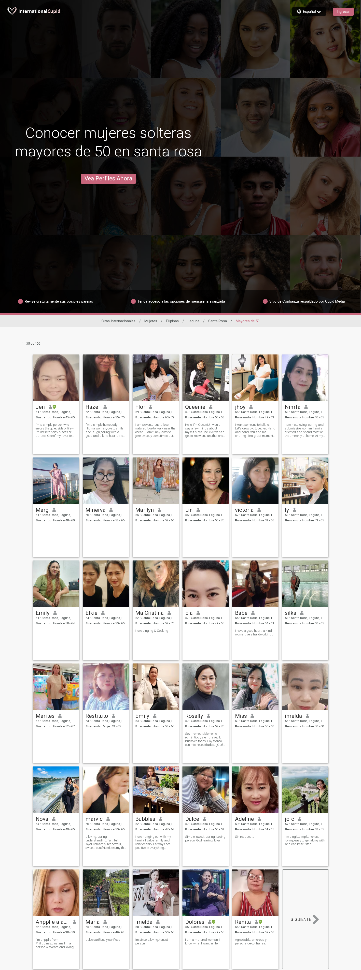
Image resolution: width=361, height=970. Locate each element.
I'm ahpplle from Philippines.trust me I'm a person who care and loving (55, 943)
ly (287, 510)
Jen (40, 407)
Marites (45, 716)
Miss (241, 716)
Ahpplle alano (52, 922)
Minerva (95, 510)
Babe (241, 613)
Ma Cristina (149, 613)
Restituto (96, 716)
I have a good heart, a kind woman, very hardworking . (254, 632)
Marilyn (144, 510)
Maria (92, 922)
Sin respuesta (244, 836)
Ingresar (343, 11)
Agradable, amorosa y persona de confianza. (250, 941)
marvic (94, 819)
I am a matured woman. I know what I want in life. (202, 941)
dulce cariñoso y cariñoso (102, 939)
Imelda (144, 922)
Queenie (195, 407)
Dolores (194, 922)
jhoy (240, 407)
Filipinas (172, 321)
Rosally (194, 716)
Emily (43, 613)
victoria (244, 510)
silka (290, 613)
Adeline (244, 819)
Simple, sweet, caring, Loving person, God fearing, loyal (205, 838)
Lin (189, 510)
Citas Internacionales (118, 321)
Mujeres (150, 321)
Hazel (92, 407)
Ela (189, 613)
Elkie (91, 613)
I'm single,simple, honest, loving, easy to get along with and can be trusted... (305, 840)
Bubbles (145, 819)
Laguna (193, 321)
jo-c (289, 819)
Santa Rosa (217, 321)
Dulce (192, 819)
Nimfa (293, 407)
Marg (42, 510)
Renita (243, 922)
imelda (293, 716)
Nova (42, 819)
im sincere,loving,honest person (151, 941)
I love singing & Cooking (151, 630)
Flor (140, 407)
